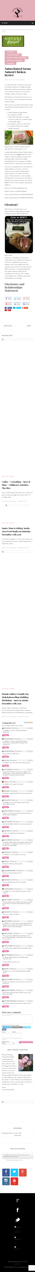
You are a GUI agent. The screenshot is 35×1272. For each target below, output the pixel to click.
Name (3, 1032)
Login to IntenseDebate (6, 1027)
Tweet (18, 307)
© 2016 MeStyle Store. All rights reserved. (17, 1267)
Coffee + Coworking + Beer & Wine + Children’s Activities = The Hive (16, 484)
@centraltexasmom (14, 1160)
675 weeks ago (14, 728)
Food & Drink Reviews (16, 57)
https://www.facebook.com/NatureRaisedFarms (20, 194)
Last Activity (19, 725)
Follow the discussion (31, 722)
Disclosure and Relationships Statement (14, 287)
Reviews (10, 63)
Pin (10, 310)
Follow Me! (17, 1135)
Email (13, 1032)
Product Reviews (14, 60)
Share (9, 307)
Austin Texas (8, 476)
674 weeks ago (14, 879)
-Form (10, 255)
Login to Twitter (27, 1027)
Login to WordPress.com (17, 1027)
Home (4, 29)
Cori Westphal (8, 955)
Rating (13, 725)
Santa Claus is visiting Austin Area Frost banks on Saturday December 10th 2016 (16, 531)
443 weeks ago (18, 990)
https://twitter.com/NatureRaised (16, 191)
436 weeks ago (20, 1001)
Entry (6, 255)
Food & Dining (13, 55)
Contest (9, 29)
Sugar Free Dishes (9, 990)
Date (8, 725)
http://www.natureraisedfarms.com (16, 188)
